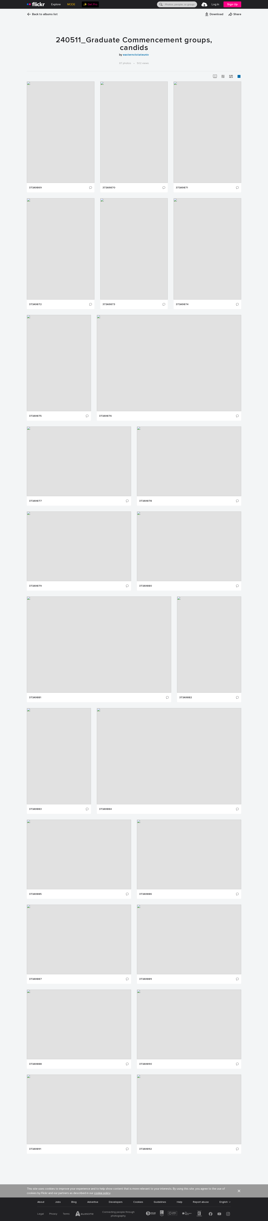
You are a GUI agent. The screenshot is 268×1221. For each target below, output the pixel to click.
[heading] (36, 4)
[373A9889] (189, 939)
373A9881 (35, 697)
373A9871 (182, 187)
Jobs (58, 1201)
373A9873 (108, 304)
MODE (71, 4)
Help (179, 1201)
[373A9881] (99, 644)
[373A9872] (60, 249)
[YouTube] (219, 1214)
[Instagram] (228, 1214)
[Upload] (204, 4)
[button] (214, 14)
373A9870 (108, 187)
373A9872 (35, 304)
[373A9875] (59, 363)
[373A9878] (189, 461)
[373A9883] (59, 756)
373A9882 (185, 697)
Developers (116, 1201)
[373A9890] (189, 1024)
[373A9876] (169, 363)
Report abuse (201, 1201)
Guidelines (160, 1201)
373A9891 (35, 1149)
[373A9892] (189, 1109)
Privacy (53, 1213)
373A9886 (145, 894)
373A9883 (35, 809)
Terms (66, 1213)
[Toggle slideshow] (215, 76)
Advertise (92, 1201)
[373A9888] (79, 1024)
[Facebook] (210, 1214)
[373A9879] (79, 546)
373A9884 (105, 809)
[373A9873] (134, 249)
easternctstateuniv (136, 55)
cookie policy (102, 1193)
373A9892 (145, 1149)
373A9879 (35, 585)
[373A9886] (189, 854)
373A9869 (35, 187)
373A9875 (35, 415)
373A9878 (145, 500)
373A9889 (145, 979)
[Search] (161, 4)
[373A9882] (209, 644)
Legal (40, 1213)
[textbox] (180, 4)
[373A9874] (207, 249)
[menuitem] (90, 4)
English (224, 1202)
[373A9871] (207, 132)
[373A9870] (134, 132)
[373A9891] (79, 1109)
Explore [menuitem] (56, 4)
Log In (215, 4)
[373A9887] (79, 939)
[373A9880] (189, 546)
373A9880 (145, 585)
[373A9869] (60, 132)
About (40, 1201)
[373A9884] (169, 756)
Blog (74, 1201)
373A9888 (35, 1064)
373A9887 (35, 979)
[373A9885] (79, 854)
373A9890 (145, 1064)
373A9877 (35, 500)
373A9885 (35, 894)
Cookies (138, 1201)
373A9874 (182, 304)
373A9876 (105, 415)
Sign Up (232, 4)
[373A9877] (79, 461)
